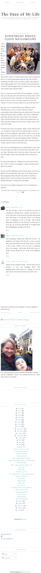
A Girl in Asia (10, 261)
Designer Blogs (26, 572)
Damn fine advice (21, 454)
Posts (5, 554)
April (20, 501)
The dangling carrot (21, 492)
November (20, 431)
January (20, 508)
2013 (19, 420)
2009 (19, 510)
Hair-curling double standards (21, 458)
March (20, 503)
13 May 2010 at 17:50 (21, 261)
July (20, 440)
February (20, 506)
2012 (19, 422)
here (4, 74)
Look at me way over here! (21, 449)
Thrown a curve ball (22, 490)
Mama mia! (21, 483)
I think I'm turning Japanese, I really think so (21, 460)
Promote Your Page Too (7, 538)
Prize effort (21, 478)
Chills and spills (21, 463)
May (20, 445)
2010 (19, 426)
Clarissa (8, 236)
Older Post (5, 312)
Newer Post (35, 312)
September (20, 435)
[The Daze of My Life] (2, 536)
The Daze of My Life (20, 14)
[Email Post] (22, 192)
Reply (7, 230)
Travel (33, 2)
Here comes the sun (21, 476)
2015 (19, 415)
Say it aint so (21, 485)
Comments (6, 558)
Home (7, 2)
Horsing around (21, 456)
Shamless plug (21, 496)
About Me (20, 2)
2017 (19, 411)
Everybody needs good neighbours (21, 487)
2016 (19, 413)
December (20, 429)
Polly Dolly (21, 469)
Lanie (8, 207)
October (20, 433)
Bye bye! (21, 467)
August (20, 438)
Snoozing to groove (21, 472)
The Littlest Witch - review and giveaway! (21, 474)
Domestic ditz (21, 481)
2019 (19, 408)
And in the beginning (21, 499)
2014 (19, 417)
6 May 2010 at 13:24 (16, 207)
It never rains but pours (21, 451)
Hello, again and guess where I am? (21, 465)
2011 (19, 424)
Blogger (24, 519)
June (20, 442)
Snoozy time (21, 494)
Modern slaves (21, 447)
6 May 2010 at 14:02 (17, 236)
